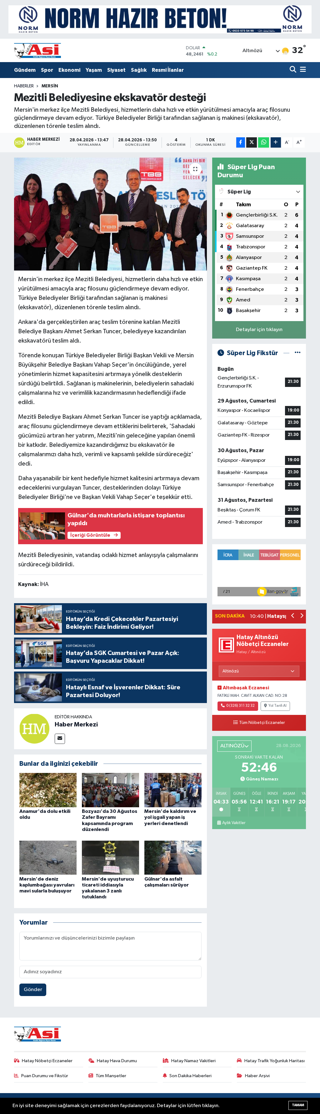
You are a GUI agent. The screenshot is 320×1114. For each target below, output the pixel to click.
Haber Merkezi (76, 724)
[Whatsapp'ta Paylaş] (263, 142)
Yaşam (94, 70)
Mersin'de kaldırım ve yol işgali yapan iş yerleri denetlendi (170, 817)
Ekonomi (69, 70)
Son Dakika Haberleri (190, 1075)
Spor (47, 70)
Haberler (24, 86)
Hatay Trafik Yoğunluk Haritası (274, 1060)
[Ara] (294, 70)
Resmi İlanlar (168, 70)
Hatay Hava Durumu (117, 1060)
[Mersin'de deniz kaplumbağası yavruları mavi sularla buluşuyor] (48, 857)
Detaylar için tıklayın (259, 329)
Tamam (298, 1105)
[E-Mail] (60, 739)
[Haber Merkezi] (34, 728)
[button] (293, 616)
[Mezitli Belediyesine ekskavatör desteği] (110, 214)
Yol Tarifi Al (277, 706)
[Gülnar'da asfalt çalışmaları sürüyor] (173, 857)
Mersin (50, 86)
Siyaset (116, 70)
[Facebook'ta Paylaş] (240, 142)
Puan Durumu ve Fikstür (44, 1075)
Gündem (25, 70)
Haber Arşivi (257, 1075)
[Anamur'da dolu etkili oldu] (48, 790)
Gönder (33, 989)
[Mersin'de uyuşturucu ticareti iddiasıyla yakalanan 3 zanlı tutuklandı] (110, 857)
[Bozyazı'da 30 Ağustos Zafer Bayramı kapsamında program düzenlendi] (110, 790)
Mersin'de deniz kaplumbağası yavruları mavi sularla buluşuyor (46, 885)
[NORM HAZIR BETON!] (160, 19)
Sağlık (139, 70)
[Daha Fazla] (276, 142)
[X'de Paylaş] (251, 142)
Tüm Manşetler (111, 1075)
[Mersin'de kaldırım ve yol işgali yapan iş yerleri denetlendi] (173, 790)
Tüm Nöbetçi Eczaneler (262, 723)
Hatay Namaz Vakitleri (193, 1060)
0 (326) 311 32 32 (240, 706)
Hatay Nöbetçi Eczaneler (47, 1060)
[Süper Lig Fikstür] (298, 353)
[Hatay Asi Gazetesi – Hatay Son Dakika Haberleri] (37, 50)
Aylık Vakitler (233, 823)
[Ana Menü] (302, 70)
